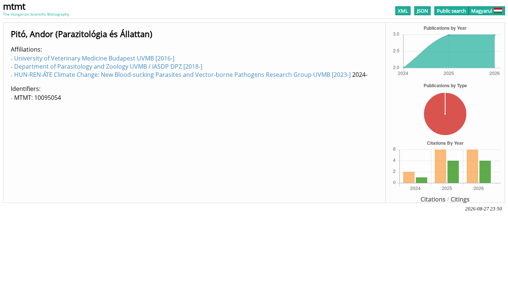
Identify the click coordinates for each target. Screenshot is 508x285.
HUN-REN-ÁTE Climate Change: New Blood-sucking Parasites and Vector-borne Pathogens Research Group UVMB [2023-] (182, 75)
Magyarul (481, 10)
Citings (460, 199)
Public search (451, 10)
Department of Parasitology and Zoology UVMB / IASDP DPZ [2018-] (108, 66)
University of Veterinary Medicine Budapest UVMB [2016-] (94, 58)
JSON (422, 10)
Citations (433, 199)
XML (403, 10)
